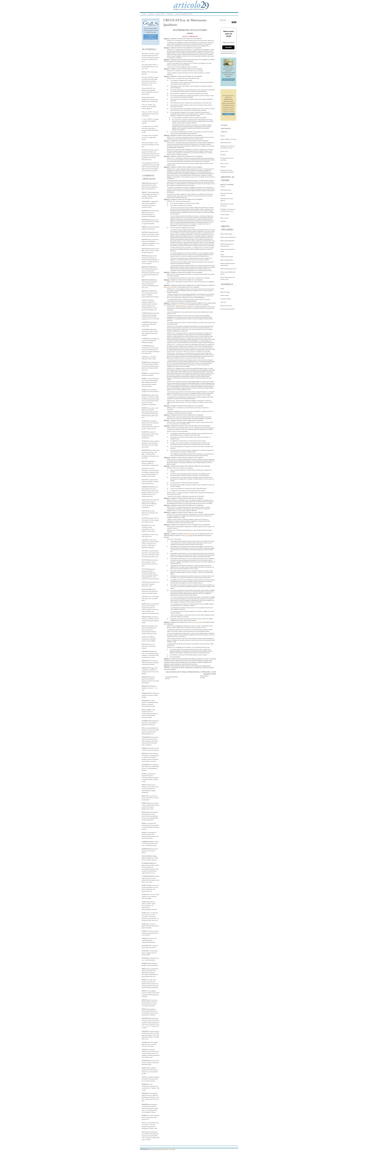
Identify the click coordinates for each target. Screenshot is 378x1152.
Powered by (225, 53)
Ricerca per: (223, 20)
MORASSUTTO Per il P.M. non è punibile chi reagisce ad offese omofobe (150, 695)
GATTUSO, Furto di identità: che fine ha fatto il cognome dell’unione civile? (150, 584)
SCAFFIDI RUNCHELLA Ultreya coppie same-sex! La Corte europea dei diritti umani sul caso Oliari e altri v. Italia (150, 879)
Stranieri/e (223, 167)
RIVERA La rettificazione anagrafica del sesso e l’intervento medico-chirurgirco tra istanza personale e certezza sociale (150, 777)
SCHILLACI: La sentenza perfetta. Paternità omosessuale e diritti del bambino (150, 926)
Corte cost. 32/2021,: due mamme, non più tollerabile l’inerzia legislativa (149, 106)
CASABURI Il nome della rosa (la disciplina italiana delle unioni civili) (150, 324)
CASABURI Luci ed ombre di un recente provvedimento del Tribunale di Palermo (150, 340)
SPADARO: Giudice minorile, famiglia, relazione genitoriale (150, 964)
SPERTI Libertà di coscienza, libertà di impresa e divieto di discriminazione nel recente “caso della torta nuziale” (149, 1003)
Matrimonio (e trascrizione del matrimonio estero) (227, 147)
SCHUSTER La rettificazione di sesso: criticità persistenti (150, 959)
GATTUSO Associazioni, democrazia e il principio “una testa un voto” (150, 513)
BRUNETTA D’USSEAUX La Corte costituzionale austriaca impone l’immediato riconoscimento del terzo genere (150, 294)
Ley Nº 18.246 (170, 287)
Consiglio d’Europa (225, 299)
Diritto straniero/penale (226, 260)
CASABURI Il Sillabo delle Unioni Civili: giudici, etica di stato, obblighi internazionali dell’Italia (150, 332)
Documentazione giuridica (227, 309)
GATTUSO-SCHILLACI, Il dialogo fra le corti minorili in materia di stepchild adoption (150, 591)
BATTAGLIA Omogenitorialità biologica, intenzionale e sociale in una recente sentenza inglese (150, 234)
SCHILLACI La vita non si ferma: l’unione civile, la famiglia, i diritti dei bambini (150, 896)
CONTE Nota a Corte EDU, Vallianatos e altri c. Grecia (149, 358)
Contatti (151, 14)
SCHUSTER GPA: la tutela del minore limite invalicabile (150, 946)
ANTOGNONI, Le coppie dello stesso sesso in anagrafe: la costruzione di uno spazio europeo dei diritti (150, 204)
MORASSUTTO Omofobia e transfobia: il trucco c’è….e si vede (149, 688)
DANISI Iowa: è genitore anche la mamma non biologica (150, 374)
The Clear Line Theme (169, 1149)
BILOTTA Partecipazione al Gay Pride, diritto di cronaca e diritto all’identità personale (150, 250)
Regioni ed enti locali (226, 305)
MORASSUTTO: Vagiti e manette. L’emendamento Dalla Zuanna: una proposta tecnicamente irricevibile (150, 703)
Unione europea (224, 295)
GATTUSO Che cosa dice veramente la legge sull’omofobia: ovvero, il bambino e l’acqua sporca (148, 528)
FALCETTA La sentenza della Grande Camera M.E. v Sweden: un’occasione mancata (150, 481)
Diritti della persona (225, 142)
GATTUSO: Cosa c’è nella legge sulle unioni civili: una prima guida (150, 598)
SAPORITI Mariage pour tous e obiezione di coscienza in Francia (150, 850)
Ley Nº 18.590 (188, 535)
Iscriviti (228, 47)
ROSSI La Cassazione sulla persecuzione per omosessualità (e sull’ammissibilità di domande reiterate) (150, 826)
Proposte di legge (225, 292)
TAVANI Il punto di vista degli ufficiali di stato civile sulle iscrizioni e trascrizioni (150, 1044)
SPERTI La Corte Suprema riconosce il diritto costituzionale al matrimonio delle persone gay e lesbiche (150, 994)
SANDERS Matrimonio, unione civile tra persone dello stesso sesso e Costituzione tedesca (150, 843)
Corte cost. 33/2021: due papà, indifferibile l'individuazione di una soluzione (150, 114)
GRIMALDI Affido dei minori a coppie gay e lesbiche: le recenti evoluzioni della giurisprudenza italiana (150, 619)
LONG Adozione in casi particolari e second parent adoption (149, 646)
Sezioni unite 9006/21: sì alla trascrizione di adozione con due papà (150, 144)
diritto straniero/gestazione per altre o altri (227, 278)
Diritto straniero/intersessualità (226, 255)
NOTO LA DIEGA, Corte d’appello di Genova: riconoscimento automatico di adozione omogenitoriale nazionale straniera (150, 713)
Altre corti (223, 302)
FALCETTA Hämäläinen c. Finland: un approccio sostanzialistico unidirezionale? (150, 463)
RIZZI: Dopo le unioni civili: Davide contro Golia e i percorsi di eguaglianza (150, 798)
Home (144, 14)
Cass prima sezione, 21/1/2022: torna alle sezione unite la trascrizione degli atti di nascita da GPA (150, 129)
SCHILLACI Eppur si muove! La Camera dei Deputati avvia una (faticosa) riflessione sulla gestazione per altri (150, 888)
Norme (222, 288)
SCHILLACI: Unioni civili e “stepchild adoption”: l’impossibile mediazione (149, 940)
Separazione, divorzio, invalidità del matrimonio (227, 171)
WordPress (158, 1149)
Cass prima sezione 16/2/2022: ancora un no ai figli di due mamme (150, 137)
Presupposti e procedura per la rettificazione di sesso (227, 210)
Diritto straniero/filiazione (227, 241)
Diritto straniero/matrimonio (228, 237)
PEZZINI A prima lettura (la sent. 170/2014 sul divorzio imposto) (150, 749)
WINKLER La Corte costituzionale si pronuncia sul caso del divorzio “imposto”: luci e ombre (150, 1087)
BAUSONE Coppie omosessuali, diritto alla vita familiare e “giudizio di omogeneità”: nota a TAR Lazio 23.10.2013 (150, 242)
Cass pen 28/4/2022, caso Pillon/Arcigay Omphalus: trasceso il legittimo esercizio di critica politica (150, 91)
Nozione (222, 136)
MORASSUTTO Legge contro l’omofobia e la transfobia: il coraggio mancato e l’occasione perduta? (150, 670)
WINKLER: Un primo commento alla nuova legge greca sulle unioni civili (150, 1117)
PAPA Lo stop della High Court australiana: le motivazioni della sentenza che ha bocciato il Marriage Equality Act (150, 731)
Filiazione (170, 14)
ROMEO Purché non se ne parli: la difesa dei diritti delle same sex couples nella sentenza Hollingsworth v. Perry (150, 806)
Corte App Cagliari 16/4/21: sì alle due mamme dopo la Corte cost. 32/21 (150, 66)
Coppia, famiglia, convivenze (228, 139)
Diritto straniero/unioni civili (228, 269)
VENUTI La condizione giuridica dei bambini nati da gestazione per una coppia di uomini (150, 1079)
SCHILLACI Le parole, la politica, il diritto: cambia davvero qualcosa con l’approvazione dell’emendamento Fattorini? (149, 905)
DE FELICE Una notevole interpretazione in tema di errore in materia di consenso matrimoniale (150, 435)
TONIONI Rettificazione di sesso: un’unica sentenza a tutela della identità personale (150, 1062)
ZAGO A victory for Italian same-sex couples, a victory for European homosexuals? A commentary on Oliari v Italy (150, 1125)
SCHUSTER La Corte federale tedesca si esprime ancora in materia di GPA (150, 953)
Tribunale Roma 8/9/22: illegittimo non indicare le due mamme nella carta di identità (150, 99)
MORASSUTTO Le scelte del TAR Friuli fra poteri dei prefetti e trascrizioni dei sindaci (150, 662)
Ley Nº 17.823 (180, 305)
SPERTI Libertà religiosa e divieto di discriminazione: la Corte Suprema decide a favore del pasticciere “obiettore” (150, 1012)
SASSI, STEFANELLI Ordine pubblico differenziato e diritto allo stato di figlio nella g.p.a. (150, 858)
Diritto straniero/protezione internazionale (227, 264)
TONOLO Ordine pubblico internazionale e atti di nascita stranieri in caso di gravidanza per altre (150, 1071)
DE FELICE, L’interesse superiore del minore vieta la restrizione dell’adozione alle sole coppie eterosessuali (150, 444)
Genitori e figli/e (224, 214)
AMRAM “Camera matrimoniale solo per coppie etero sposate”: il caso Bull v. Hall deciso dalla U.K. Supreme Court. (150, 195)
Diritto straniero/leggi (226, 234)
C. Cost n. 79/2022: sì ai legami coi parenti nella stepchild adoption (150, 121)
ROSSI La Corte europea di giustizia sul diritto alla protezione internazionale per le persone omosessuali (150, 835)
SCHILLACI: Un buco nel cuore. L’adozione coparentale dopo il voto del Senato (150, 933)
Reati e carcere (224, 163)
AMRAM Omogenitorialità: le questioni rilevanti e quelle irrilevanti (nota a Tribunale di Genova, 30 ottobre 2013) (150, 186)
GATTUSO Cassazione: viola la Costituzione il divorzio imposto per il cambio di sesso (150, 520)
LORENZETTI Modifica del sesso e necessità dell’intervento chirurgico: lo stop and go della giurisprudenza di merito (150, 654)
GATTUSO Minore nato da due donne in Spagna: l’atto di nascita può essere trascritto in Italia (150, 563)
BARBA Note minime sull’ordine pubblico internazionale (150, 228)
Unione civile (160, 14)
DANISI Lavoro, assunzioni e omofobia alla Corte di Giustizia (150, 390)
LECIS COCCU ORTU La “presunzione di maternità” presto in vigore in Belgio (149, 639)
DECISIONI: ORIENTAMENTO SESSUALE (226, 128)
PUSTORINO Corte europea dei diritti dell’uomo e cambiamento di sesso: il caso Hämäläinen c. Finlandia (150, 767)
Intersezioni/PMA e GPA (184, 14)
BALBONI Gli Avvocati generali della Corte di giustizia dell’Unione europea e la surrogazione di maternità (150, 213)
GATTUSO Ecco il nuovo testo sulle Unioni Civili (150, 535)
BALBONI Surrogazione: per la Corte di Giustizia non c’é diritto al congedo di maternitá (150, 221)
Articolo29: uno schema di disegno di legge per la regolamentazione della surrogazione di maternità (228, 71)
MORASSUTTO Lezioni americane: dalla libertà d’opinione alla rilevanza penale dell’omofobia (150, 680)
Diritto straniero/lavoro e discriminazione (227, 245)
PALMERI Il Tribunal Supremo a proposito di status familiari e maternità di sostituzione (150, 722)
